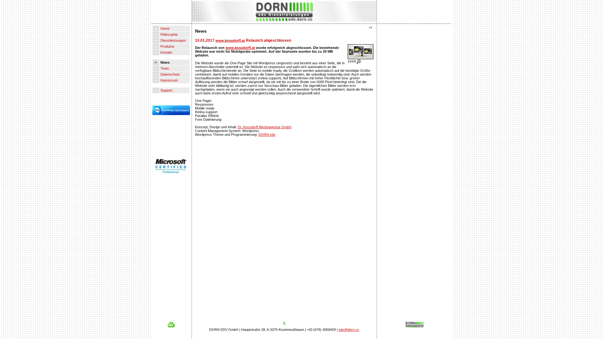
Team (164, 68)
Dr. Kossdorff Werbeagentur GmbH (264, 127)
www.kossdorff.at (230, 40)
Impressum (169, 80)
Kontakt (166, 52)
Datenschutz (170, 74)
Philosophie (169, 34)
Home (165, 28)
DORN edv (266, 134)
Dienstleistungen (173, 40)
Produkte (167, 46)
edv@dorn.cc (349, 329)
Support (166, 90)
